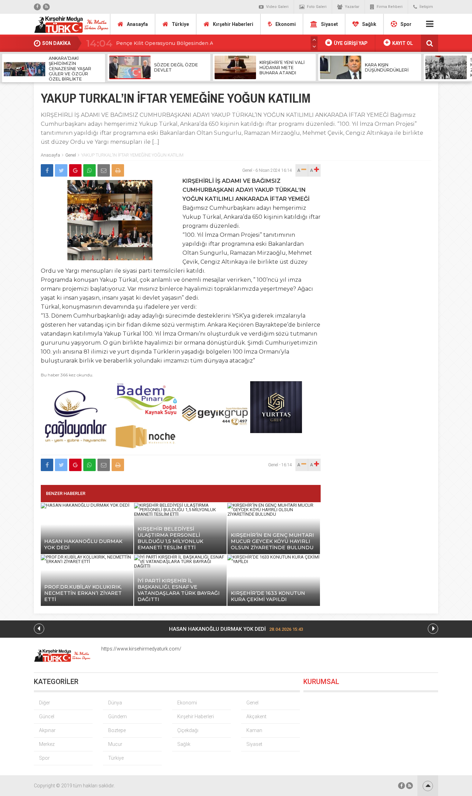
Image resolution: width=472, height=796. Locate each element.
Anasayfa (137, 24)
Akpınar (47, 730)
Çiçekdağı (187, 730)
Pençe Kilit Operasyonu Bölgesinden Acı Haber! (175, 43)
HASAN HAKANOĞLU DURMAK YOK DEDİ (236, 629)
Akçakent (256, 716)
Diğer (44, 702)
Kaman (254, 730)
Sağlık (369, 24)
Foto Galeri (317, 6)
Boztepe (117, 730)
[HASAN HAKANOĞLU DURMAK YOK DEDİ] (85, 505)
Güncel (46, 716)
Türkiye (180, 24)
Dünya (115, 702)
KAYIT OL (402, 43)
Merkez (47, 744)
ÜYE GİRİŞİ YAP (350, 43)
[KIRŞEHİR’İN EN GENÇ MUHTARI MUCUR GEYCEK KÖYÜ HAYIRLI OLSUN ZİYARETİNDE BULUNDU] (273, 514)
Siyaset (329, 24)
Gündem (117, 716)
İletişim (426, 6)
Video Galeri (277, 6)
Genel (70, 155)
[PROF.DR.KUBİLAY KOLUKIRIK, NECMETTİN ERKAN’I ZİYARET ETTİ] (87, 561)
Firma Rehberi (390, 6)
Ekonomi (285, 24)
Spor (406, 24)
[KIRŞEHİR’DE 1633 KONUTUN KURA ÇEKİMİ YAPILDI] (273, 561)
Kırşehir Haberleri (233, 24)
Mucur (115, 744)
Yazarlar (352, 6)
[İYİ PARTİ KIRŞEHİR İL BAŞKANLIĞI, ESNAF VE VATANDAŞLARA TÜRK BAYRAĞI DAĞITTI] (180, 566)
